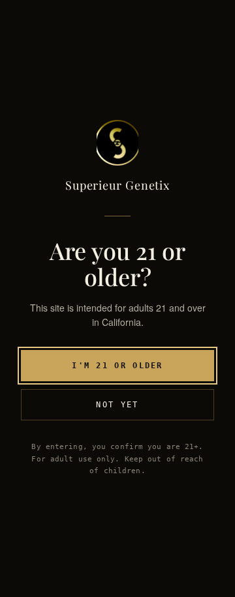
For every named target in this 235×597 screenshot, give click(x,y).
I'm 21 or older (117, 365)
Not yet (117, 404)
